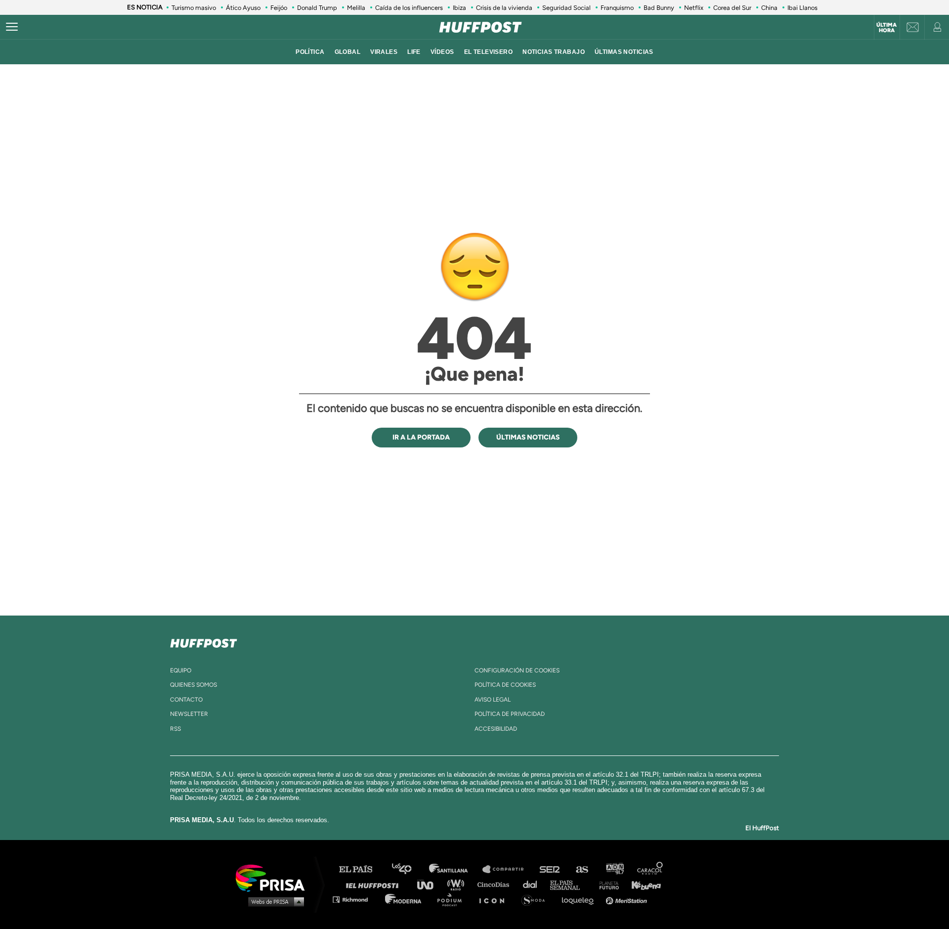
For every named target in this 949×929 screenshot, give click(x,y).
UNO (429, 884)
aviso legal (492, 699)
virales (383, 51)
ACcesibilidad (495, 728)
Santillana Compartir (507, 869)
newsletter (189, 713)
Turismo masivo (194, 7)
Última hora (886, 27)
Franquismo (617, 7)
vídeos (442, 51)
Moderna (404, 899)
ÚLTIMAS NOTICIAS (624, 51)
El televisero (488, 51)
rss (175, 728)
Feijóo (278, 7)
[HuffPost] (203, 641)
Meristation (627, 899)
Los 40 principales (409, 869)
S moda (536, 899)
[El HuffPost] (480, 27)
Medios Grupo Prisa (273, 901)
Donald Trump (317, 7)
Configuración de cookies (517, 670)
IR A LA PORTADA (421, 437)
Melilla (356, 7)
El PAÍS (362, 869)
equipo (180, 670)
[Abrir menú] (12, 27)
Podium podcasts (453, 899)
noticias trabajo (553, 51)
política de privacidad (509, 713)
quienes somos (193, 684)
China (769, 7)
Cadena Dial (533, 884)
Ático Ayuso (243, 7)
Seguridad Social (566, 7)
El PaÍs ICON (495, 899)
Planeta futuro (606, 884)
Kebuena (641, 884)
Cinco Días (496, 884)
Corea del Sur (732, 7)
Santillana (455, 869)
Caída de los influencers (409, 7)
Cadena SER (550, 869)
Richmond (355, 899)
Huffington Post (375, 884)
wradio (458, 884)
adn (614, 869)
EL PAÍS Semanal (570, 884)
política (310, 51)
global (348, 51)
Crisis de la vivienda (504, 7)
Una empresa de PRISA (273, 877)
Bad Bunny (659, 7)
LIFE (414, 51)
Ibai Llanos (802, 7)
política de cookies (505, 684)
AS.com (581, 869)
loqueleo (580, 899)
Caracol (650, 869)
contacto (186, 699)
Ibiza (459, 7)
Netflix (693, 7)
